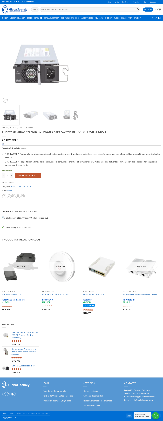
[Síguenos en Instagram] (156, 18)
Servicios (136, 2)
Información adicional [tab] (26, 211)
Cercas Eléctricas (90, 391)
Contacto (153, 2)
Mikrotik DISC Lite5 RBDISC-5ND (55, 294)
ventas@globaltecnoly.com (143, 396)
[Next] (75, 64)
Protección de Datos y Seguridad (57, 400)
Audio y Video (87, 18)
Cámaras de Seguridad (93, 395)
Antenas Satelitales (91, 405)
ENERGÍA (108, 18)
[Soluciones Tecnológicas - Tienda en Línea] (14, 9)
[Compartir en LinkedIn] (23, 196)
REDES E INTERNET (27, 128)
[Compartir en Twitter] (9, 196)
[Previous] (6, 64)
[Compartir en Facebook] (4, 196)
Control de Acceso (70, 18)
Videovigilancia (17, 18)
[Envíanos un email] (159, 18)
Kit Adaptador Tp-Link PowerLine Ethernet (140, 294)
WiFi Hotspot (134, 18)
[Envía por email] (13, 196)
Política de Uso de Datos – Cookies (58, 395)
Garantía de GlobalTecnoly (54, 391)
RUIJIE (9, 191)
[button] (158, 9)
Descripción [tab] (7, 211)
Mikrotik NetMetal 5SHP (12, 294)
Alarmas (99, 18)
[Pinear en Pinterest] (18, 196)
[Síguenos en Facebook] (153, 18)
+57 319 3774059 (141, 393)
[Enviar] (138, 9)
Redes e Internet (34, 18)
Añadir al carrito (28, 175)
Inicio (109, 2)
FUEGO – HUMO (120, 18)
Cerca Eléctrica (51, 18)
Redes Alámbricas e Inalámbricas (97, 400)
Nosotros (124, 2)
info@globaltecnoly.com (142, 400)
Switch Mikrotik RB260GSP (93, 294)
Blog (145, 2)
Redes (13, 187)
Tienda (116, 2)
